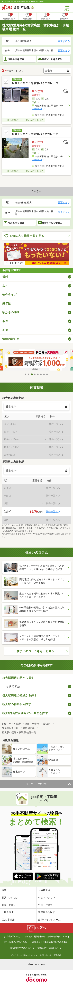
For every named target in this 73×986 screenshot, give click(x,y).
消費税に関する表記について (49, 948)
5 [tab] (38, 374)
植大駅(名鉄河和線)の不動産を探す (25, 713)
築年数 (6, 303)
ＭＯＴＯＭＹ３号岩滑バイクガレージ (35, 83)
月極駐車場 (44, 890)
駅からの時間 (11, 312)
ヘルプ (34, 955)
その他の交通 (37, 109)
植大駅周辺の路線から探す (19, 695)
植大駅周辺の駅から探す (18, 677)
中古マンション (46, 897)
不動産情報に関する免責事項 (55, 942)
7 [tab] (44, 374)
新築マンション (10, 897)
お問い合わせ (45, 955)
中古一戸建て (45, 904)
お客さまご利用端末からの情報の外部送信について (45, 936)
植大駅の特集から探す (16, 704)
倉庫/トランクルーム (49, 919)
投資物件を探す (46, 912)
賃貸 (4, 890)
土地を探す (8, 912)
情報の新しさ (11, 339)
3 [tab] (32, 374)
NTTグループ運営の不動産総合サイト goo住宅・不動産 (23, 1)
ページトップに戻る (36, 784)
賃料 (5, 276)
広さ (5, 285)
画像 (5, 330)
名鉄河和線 (13, 686)
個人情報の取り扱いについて (22, 948)
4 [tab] (35, 374)
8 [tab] (47, 374)
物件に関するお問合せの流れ (16, 942)
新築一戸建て (9, 904)
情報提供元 (35, 942)
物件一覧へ (52, 511)
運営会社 (57, 955)
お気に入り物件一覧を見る (27, 235)
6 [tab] (41, 374)
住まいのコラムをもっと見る (35, 651)
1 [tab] (26, 374)
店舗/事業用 (8, 919)
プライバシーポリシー (19, 955)
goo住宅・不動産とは (13, 936)
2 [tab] (29, 374)
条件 (5, 321)
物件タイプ (9, 294)
